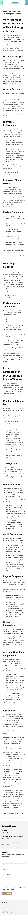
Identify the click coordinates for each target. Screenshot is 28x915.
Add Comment (7, 874)
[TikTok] (25, 4)
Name (4, 860)
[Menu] (2, 2)
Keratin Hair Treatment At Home (11, 842)
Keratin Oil (4, 830)
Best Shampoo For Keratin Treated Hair (13, 836)
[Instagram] (25, 1)
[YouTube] (25, 2)
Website (5, 869)
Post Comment (7, 893)
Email (4, 864)
